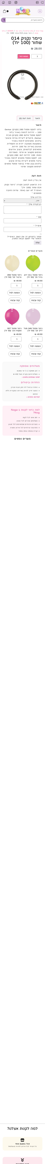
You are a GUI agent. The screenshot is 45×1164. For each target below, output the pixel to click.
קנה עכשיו (36, 300)
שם (39, 217)
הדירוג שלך (35, 197)
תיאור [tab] (37, 118)
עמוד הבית (39, 31)
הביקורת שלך (34, 204)
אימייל (37, 226)
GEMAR (10, 31)
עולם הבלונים (29, 31)
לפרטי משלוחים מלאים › (31, 377)
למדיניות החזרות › (33, 397)
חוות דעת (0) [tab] (25, 118)
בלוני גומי (18, 31)
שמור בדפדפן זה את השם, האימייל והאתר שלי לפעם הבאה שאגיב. (24, 238)
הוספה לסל (23, 56)
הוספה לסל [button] (35, 293)
